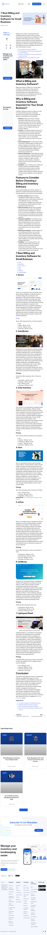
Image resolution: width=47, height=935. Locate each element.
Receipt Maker (34, 891)
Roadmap (25, 905)
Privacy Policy (26, 890)
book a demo (19, 698)
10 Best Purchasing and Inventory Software (28, 704)
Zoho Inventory (21, 265)
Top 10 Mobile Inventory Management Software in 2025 (11, 797)
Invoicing (10, 885)
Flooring (17, 897)
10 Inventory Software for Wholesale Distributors (29, 703)
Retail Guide (26, 915)
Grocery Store (19, 894)
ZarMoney (20, 270)
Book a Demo (26, 887)
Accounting (11, 891)
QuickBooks (21, 264)
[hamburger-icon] (44, 4)
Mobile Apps (11, 915)
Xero (19, 267)
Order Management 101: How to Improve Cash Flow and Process (35, 759)
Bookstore (18, 899)
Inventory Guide (27, 917)
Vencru (20, 262)
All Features (11, 925)
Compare (25, 900)
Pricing (17, 318)
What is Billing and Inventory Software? (27, 49)
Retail (17, 887)
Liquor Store (18, 901)
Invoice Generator (34, 889)
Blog (32, 887)
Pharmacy (18, 890)
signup (38, 696)
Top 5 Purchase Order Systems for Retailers (28, 706)
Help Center (26, 898)
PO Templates (34, 916)
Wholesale (18, 885)
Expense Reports (34, 926)
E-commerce (18, 892)
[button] (10, 33)
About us (25, 885)
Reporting (11, 894)
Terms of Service (27, 892)
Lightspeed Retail (22, 272)
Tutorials (25, 903)
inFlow (19, 269)
